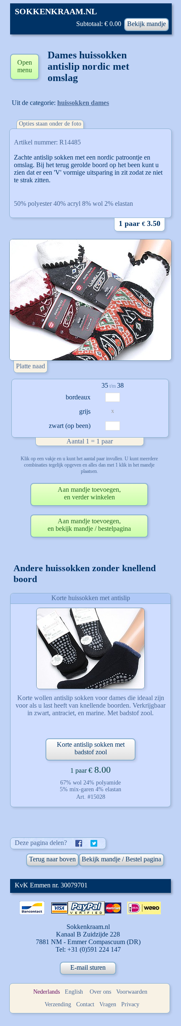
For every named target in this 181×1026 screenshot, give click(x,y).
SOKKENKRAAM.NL (56, 11)
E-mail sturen (88, 967)
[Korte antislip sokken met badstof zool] (90, 648)
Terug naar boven (52, 859)
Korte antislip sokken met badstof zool (91, 748)
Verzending (58, 1004)
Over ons (100, 992)
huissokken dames (83, 102)
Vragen (107, 1004)
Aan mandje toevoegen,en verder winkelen (89, 493)
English (74, 992)
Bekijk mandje (146, 23)
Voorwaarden (131, 992)
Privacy (130, 1004)
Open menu (24, 66)
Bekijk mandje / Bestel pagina (121, 859)
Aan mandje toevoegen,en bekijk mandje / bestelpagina (89, 524)
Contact (85, 1004)
